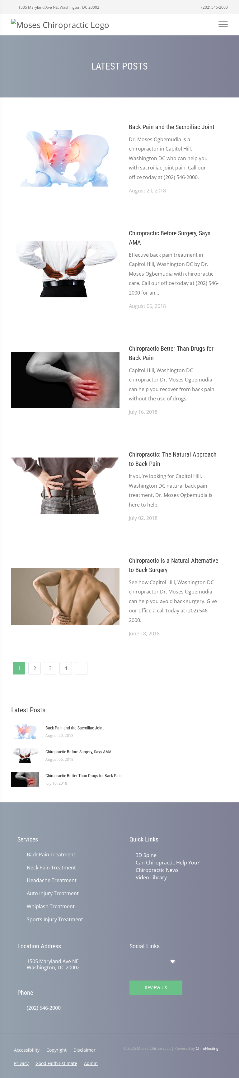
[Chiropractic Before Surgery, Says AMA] (65, 268)
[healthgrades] (173, 962)
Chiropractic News (157, 870)
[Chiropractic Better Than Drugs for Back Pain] (65, 379)
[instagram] (186, 962)
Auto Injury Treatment (53, 893)
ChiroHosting (207, 1048)
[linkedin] (200, 962)
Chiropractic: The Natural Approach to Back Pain (173, 459)
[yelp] (160, 962)
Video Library (151, 877)
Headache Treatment (52, 880)
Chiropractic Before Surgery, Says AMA (169, 237)
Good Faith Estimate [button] (56, 1063)
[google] (132, 962)
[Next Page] (81, 668)
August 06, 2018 (147, 306)
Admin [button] (91, 1063)
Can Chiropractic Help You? (167, 862)
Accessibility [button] (27, 1050)
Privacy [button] (21, 1063)
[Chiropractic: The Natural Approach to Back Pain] (65, 485)
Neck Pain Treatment (51, 867)
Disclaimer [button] (84, 1050)
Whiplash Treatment (51, 906)
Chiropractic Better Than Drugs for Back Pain (171, 353)
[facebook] (146, 962)
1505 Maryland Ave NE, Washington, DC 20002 (58, 7)
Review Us (156, 987)
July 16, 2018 (143, 411)
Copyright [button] (56, 1050)
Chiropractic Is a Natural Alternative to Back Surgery (173, 565)
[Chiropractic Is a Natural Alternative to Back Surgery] (65, 596)
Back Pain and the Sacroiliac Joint (171, 127)
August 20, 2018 (147, 190)
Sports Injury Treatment (55, 919)
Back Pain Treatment (51, 854)
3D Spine (146, 855)
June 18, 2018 (144, 633)
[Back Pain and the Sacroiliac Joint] (65, 157)
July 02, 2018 (143, 518)
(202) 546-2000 (214, 7)
